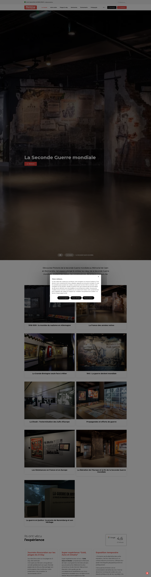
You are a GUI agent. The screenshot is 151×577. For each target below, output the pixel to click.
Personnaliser (88, 298)
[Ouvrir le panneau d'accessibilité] (147, 573)
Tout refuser (76, 298)
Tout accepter (63, 298)
